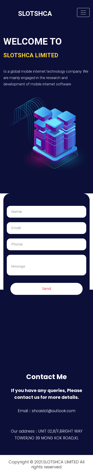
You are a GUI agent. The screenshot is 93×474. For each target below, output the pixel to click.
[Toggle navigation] (83, 12)
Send (46, 288)
